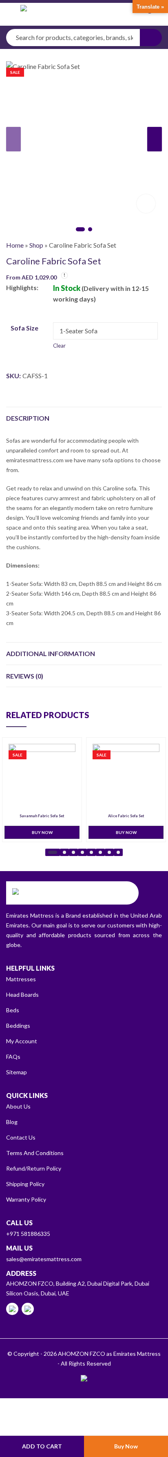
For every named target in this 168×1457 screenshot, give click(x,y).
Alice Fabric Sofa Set (126, 816)
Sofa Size (24, 328)
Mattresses (21, 979)
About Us (18, 1106)
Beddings (18, 1025)
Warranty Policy (26, 1199)
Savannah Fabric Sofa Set (42, 816)
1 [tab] (80, 229)
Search (151, 37)
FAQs (13, 1056)
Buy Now (126, 1446)
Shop (36, 245)
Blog (12, 1121)
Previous (13, 139)
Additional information (50, 653)
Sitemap (16, 1072)
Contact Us (20, 1137)
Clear (59, 345)
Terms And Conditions (35, 1152)
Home (15, 245)
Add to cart (42, 1446)
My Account (21, 1041)
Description (27, 418)
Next (154, 139)
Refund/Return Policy (33, 1168)
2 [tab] (90, 229)
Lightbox (146, 203)
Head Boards (22, 994)
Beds (12, 1010)
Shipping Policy (25, 1183)
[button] (52, 852)
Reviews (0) (24, 676)
